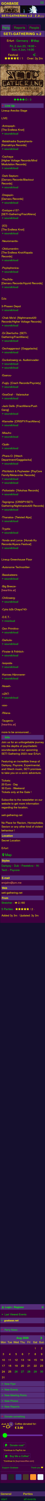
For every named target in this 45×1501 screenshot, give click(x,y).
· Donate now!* (16, 1445)
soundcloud (11, 133)
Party (6, 27)
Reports (19, 27)
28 (28, 1371)
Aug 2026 (22, 1338)
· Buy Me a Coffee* (18, 1456)
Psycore (15, 870)
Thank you (35, 1467)
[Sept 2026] (41, 1338)
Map (36, 40)
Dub (16, 865)
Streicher (7, 902)
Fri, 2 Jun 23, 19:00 (22, 46)
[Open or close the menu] (42, 2)
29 (35, 1371)
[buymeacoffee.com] (25, 1460)
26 (16, 1371)
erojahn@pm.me (12, 882)
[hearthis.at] (9, 590)
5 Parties (7, 909)
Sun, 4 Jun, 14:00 (23, 49)
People (34, 27)
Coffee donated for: (25, 1423)
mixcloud (9, 621)
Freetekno (28, 865)
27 (22, 1371)
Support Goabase (10, 1467)
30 (41, 1371)
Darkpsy (6, 865)
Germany (22, 40)
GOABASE (9, 3)
